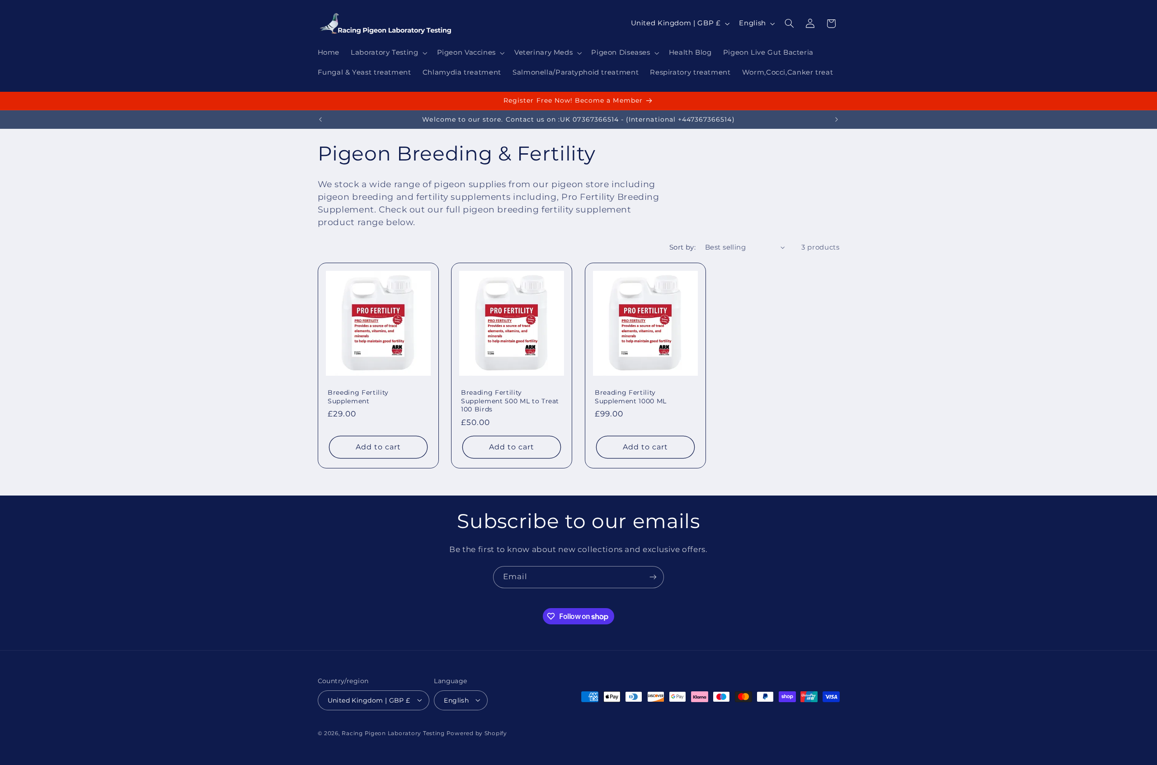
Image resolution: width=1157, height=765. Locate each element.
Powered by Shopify (477, 733)
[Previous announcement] (320, 119)
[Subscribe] (653, 577)
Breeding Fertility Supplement (358, 396)
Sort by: (682, 247)
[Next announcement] (837, 119)
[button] (388, 53)
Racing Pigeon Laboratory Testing (393, 733)
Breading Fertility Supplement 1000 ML (631, 396)
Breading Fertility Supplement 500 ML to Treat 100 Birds (510, 400)
